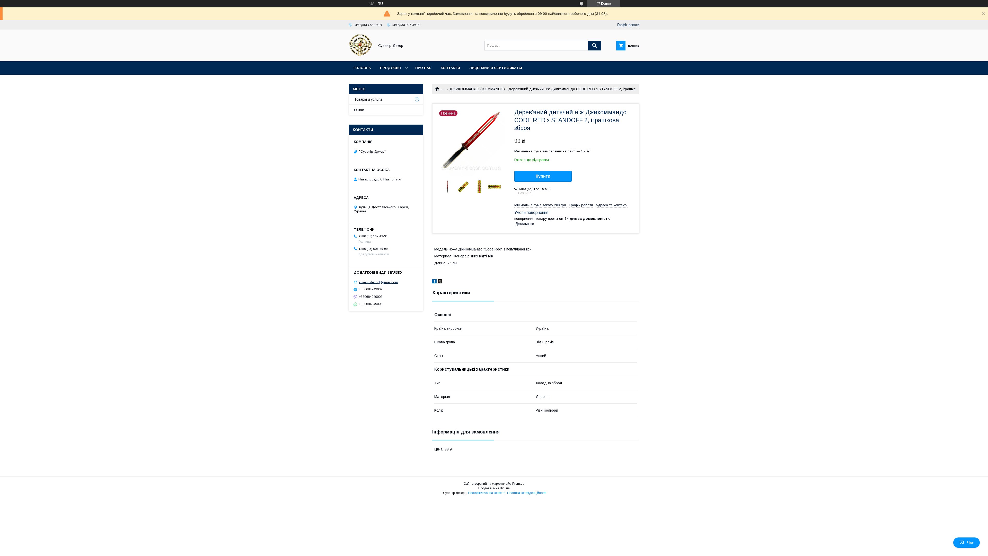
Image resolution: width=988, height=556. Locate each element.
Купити (543, 176)
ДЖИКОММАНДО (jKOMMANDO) (477, 89)
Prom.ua (518, 483)
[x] (440, 282)
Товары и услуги (368, 99)
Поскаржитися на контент (486, 493)
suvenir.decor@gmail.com (378, 282)
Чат (970, 543)
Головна (362, 68)
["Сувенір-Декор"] (360, 55)
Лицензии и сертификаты (495, 68)
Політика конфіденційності (526, 493)
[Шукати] (594, 45)
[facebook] (434, 282)
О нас (359, 110)
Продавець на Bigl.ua (494, 488)
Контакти (450, 68)
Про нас (423, 68)
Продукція (390, 68)
